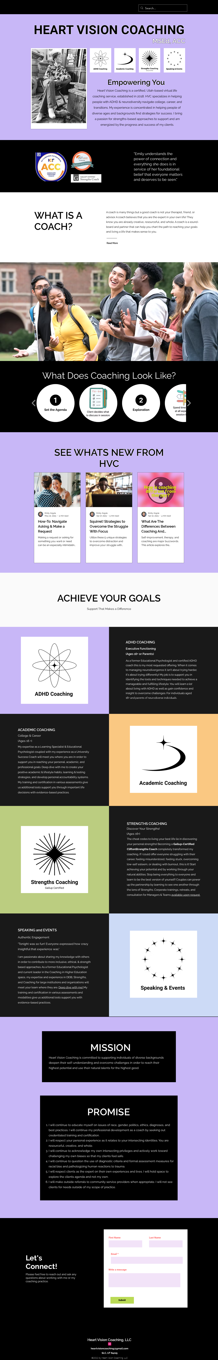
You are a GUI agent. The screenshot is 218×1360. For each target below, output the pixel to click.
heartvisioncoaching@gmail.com (109, 1348)
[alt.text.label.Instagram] (109, 1344)
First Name (114, 1238)
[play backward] (33, 403)
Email (114, 1254)
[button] (56, 403)
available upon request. (185, 894)
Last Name (155, 1238)
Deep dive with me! (71, 987)
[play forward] (188, 403)
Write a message (118, 1270)
